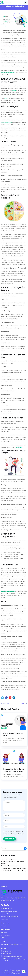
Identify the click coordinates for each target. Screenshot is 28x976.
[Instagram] (7, 905)
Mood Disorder (5, 929)
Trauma (3, 941)
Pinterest (10, 697)
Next (23, 703)
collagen (6, 98)
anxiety (6, 45)
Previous (6, 703)
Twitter (2, 697)
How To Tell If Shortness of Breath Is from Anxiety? (13, 870)
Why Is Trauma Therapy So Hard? (13, 734)
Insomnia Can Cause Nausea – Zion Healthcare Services (13, 770)
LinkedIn (13, 697)
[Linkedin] (5, 905)
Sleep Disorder (5, 923)
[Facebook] (2, 905)
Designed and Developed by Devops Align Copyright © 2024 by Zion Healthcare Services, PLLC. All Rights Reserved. (14, 972)
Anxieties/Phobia (6, 908)
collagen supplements (6, 122)
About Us (4, 886)
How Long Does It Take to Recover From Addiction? (13, 868)
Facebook (6, 697)
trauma (14, 90)
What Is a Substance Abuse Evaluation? (10, 865)
